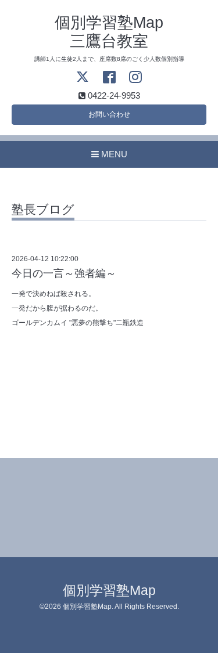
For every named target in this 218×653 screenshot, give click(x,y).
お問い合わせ (109, 114)
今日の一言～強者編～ (64, 273)
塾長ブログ (43, 209)
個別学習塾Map (109, 590)
